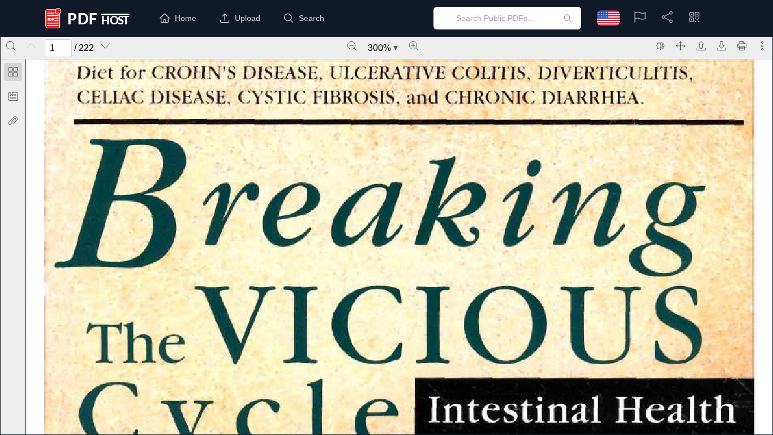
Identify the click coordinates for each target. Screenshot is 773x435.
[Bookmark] (13, 96)
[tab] (13, 74)
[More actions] (762, 46)
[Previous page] (31, 46)
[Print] (742, 46)
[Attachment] (13, 121)
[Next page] (105, 46)
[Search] (11, 46)
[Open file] (701, 46)
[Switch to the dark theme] (660, 46)
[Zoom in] (414, 46)
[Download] (721, 46)
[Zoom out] (352, 46)
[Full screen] (681, 46)
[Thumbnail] (13, 72)
